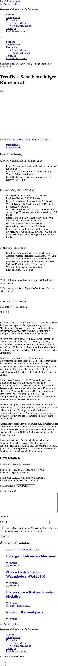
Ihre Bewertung (8, 485)
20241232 (46, 139)
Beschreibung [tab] (13, 144)
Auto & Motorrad (15, 63)
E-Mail (4, 522)
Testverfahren (19, 23)
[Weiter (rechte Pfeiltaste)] (4, 665)
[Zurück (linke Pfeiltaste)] (1, 665)
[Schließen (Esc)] (10, 662)
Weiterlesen (11, 562)
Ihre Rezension (8, 491)
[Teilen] (7, 662)
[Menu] (1, 37)
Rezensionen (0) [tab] (14, 147)
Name (4, 516)
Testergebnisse (13, 17)
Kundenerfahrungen (22, 25)
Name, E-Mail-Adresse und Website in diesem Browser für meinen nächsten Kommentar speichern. (29, 529)
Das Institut (11, 20)
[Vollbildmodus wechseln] (4, 662)
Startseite (10, 14)
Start (2, 63)
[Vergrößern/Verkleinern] (1, 662)
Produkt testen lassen (16, 31)
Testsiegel (11, 28)
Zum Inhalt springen (10, 1)
